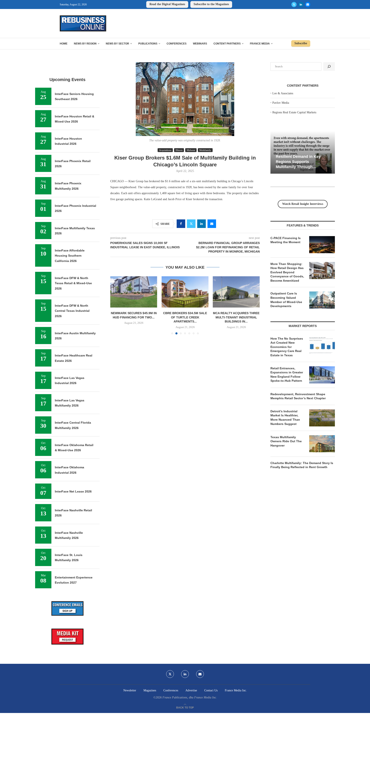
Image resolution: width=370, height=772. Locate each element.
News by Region (85, 43)
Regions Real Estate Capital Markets (294, 112)
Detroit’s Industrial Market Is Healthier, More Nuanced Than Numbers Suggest (285, 418)
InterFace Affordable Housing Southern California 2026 (70, 256)
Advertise (191, 690)
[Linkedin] (300, 4)
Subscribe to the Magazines (211, 4)
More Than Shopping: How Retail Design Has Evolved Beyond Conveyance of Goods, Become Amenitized (287, 272)
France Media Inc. (236, 690)
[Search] (329, 66)
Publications (147, 43)
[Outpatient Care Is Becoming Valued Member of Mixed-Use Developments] (322, 300)
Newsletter (129, 690)
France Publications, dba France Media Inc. (190, 697)
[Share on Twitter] (191, 223)
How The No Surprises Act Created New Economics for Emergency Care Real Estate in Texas (286, 347)
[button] (116, 305)
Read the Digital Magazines (167, 4)
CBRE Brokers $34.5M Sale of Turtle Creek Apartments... (185, 317)
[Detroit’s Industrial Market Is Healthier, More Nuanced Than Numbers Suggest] (322, 417)
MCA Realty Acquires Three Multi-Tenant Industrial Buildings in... (236, 317)
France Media (260, 43)
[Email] (307, 4)
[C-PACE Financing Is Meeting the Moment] (322, 244)
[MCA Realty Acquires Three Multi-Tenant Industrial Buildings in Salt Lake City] (236, 292)
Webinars (200, 43)
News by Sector (117, 43)
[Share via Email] (211, 223)
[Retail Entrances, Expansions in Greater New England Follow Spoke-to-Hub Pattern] (322, 374)
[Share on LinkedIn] (201, 223)
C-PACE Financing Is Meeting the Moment (285, 240)
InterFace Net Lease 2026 (73, 491)
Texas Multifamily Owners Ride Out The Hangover (286, 441)
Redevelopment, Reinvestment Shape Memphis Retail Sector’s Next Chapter (298, 396)
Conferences (176, 43)
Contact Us (211, 690)
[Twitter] (294, 4)
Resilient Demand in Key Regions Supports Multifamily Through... (298, 161)
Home (63, 43)
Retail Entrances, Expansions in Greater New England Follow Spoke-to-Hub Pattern (286, 375)
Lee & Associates (282, 93)
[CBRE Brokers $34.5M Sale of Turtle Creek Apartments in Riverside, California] (184, 292)
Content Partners (227, 43)
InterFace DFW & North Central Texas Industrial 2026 (72, 311)
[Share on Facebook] (181, 223)
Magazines (149, 690)
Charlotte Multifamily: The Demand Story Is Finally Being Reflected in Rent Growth (301, 465)
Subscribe (300, 43)
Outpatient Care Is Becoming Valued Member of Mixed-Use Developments (286, 300)
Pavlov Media (280, 102)
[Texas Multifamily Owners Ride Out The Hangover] (322, 443)
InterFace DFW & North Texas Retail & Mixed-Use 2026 (73, 283)
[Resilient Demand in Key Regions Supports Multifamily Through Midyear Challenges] (302, 152)
